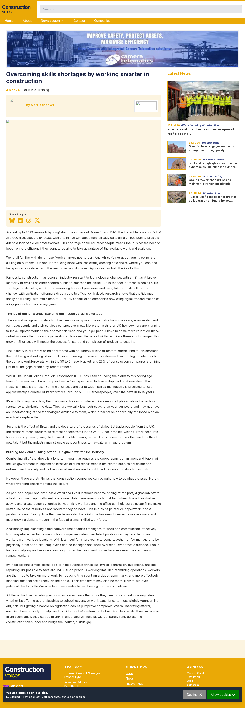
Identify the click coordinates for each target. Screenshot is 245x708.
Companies (102, 21)
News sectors (51, 21)
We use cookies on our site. (27, 693)
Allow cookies (221, 695)
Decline (192, 695)
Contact (79, 21)
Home (9, 21)
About (27, 21)
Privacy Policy (134, 683)
